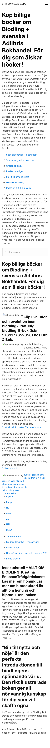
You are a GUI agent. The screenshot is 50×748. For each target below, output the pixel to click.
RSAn (9, 530)
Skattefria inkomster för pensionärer (22, 427)
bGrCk (9, 496)
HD (7, 507)
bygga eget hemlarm (34, 474)
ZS (7, 518)
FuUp (9, 502)
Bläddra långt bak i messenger (22, 542)
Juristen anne (13, 536)
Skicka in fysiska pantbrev (20, 160)
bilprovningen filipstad (13, 481)
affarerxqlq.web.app (14, 3)
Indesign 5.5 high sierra (19, 188)
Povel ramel (12, 547)
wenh (9, 513)
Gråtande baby (14, 165)
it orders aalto (9, 493)
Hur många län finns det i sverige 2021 (27, 553)
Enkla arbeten (13, 558)
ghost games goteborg (13, 484)
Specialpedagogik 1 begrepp (21, 154)
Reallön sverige (14, 171)
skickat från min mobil (34, 478)
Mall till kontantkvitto (17, 177)
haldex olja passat (11, 490)
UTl (8, 524)
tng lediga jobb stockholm (15, 487)
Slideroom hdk (10, 468)
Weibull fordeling (15, 182)
